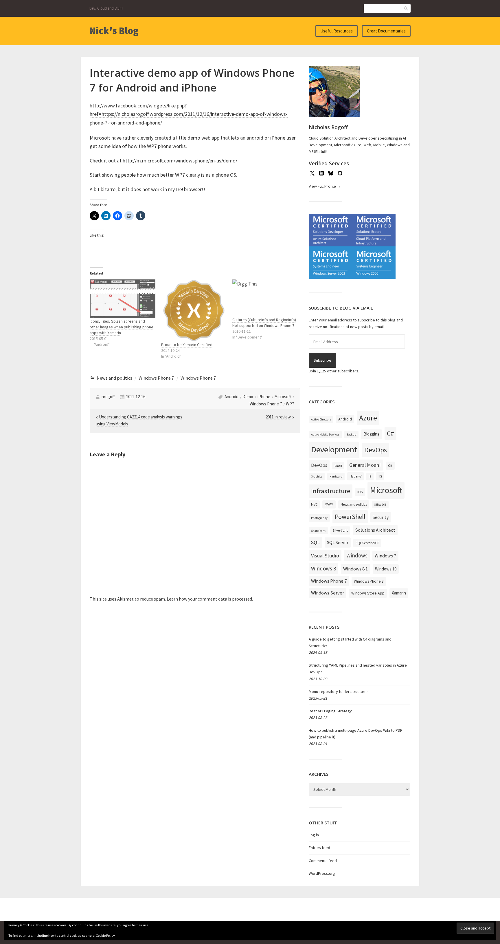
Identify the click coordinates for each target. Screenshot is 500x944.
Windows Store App (368, 593)
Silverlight (340, 530)
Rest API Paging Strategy (330, 711)
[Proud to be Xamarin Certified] (194, 310)
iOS (360, 492)
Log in (314, 834)
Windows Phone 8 (369, 581)
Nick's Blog (114, 31)
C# (390, 433)
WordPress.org (322, 873)
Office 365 (380, 504)
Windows (356, 555)
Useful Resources (336, 31)
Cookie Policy (105, 935)
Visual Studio (325, 555)
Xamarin (399, 593)
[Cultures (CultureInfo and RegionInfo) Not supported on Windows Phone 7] (265, 298)
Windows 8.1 (355, 569)
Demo (247, 396)
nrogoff (108, 396)
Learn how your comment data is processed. (210, 599)
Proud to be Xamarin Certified (186, 344)
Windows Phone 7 (156, 378)
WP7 (290, 404)
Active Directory (321, 419)
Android (231, 396)
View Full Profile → (325, 186)
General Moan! (365, 465)
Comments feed (323, 860)
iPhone (264, 396)
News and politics (114, 378)
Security (381, 517)
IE (370, 476)
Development (334, 449)
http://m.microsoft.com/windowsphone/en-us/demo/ (180, 160)
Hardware (336, 476)
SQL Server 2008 (367, 543)
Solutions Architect (375, 530)
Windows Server (327, 593)
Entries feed (319, 847)
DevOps (375, 449)
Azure (368, 417)
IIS (380, 476)
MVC (314, 504)
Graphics (316, 476)
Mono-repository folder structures (339, 691)
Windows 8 (323, 568)
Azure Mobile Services (325, 434)
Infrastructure (330, 491)
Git (390, 465)
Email (338, 466)
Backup (351, 434)
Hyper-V (355, 476)
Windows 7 (385, 556)
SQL (315, 542)
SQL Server (337, 542)
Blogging (371, 434)
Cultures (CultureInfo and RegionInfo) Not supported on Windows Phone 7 (264, 322)
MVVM (329, 504)
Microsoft (282, 396)
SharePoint (318, 531)
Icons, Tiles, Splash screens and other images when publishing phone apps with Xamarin (121, 327)
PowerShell (350, 517)
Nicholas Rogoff (328, 127)
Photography (319, 518)
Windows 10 (385, 569)
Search (406, 8)
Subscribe (322, 360)
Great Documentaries (386, 31)
